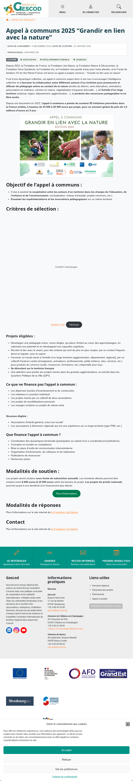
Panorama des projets (102, 590)
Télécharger (74, 325)
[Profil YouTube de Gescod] (24, 630)
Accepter (66, 750)
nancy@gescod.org (57, 647)
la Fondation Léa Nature (64, 512)
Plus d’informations (66, 493)
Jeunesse (81, 60)
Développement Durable (56, 60)
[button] (128, 724)
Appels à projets (23, 20)
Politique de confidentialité (64, 776)
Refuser (66, 759)
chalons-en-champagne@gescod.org (65, 629)
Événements (98, 594)
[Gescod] (24, 8)
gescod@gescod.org (57, 610)
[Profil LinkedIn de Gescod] (9, 630)
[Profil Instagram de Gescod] (16, 630)
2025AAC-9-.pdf (57, 325)
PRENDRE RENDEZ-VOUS (106, 606)
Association (29, 60)
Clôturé (11, 60)
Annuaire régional (100, 585)
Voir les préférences (66, 769)
